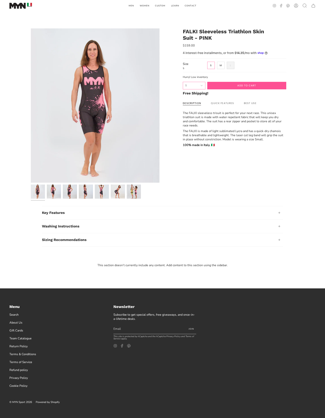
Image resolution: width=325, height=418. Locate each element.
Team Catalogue (20, 338)
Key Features (53, 213)
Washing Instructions (60, 226)
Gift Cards (16, 330)
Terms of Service (20, 362)
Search (14, 315)
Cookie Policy (18, 386)
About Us (15, 323)
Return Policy (18, 346)
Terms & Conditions (22, 354)
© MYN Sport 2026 (20, 402)
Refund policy (18, 370)
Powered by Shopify (48, 402)
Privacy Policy (18, 378)
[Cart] (313, 5)
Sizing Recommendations (64, 240)
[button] (131, 5)
